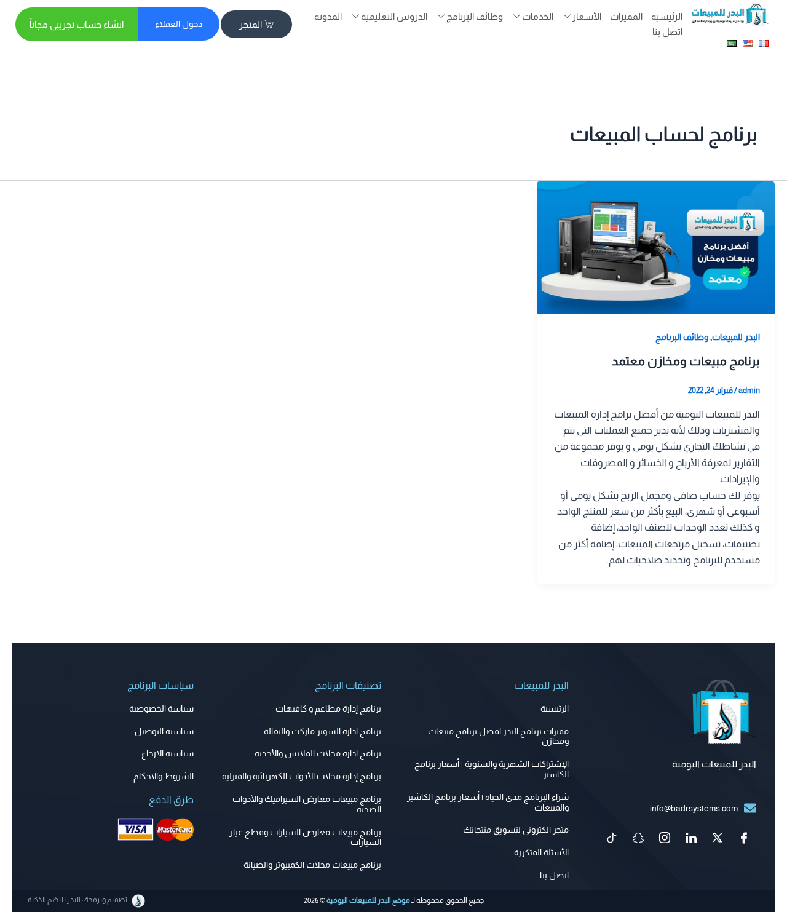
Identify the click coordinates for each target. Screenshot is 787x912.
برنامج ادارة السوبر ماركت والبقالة (322, 731)
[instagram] (664, 839)
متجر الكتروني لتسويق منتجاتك (516, 830)
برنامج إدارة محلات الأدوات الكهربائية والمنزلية (301, 776)
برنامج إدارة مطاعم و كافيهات (328, 708)
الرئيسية (666, 16)
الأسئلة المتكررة (541, 852)
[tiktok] (612, 839)
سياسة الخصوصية (161, 708)
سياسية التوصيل (164, 731)
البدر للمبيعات (736, 337)
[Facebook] (744, 839)
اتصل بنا (667, 31)
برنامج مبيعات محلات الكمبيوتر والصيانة (312, 865)
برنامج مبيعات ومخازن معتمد (686, 361)
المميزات (626, 16)
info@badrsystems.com (694, 808)
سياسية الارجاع (167, 753)
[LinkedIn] (691, 839)
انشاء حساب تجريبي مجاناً (77, 24)
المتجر (250, 24)
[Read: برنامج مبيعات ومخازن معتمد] (656, 246)
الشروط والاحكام (163, 776)
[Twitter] (717, 839)
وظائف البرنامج (681, 337)
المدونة (328, 16)
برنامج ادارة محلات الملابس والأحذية (318, 753)
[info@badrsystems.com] (750, 808)
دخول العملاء (178, 24)
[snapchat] (638, 839)
